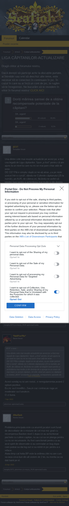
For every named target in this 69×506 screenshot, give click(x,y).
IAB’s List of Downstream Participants (38, 236)
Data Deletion (16, 317)
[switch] (56, 253)
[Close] (63, 189)
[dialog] (34, 253)
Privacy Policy (53, 317)
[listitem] (34, 246)
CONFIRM (20, 305)
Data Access (34, 317)
